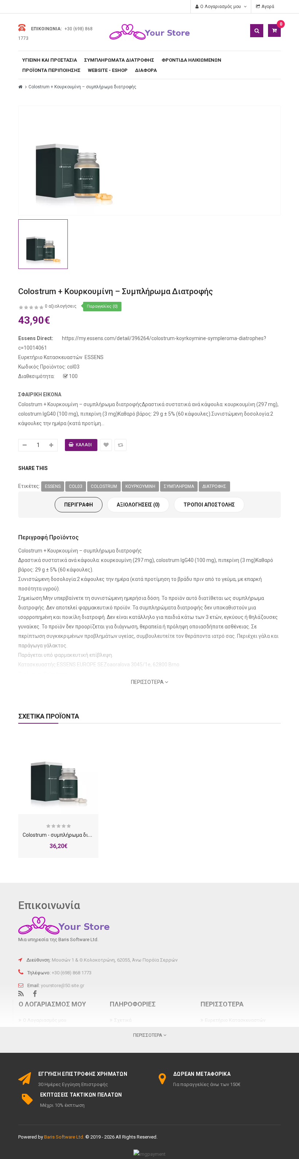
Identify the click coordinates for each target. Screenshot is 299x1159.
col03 (75, 486)
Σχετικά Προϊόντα (48, 716)
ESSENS (94, 357)
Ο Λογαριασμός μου (44, 1020)
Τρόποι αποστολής (209, 505)
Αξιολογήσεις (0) (138, 505)
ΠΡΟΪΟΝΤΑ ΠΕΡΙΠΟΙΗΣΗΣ (51, 70)
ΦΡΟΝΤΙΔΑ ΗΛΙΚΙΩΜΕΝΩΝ (191, 60)
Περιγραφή (78, 505)
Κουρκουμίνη (140, 486)
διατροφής (214, 486)
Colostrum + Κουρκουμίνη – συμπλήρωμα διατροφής (82, 86)
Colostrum (104, 486)
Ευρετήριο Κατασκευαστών (235, 1020)
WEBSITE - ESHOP (108, 70)
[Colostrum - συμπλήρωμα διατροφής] (58, 774)
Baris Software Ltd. (64, 1137)
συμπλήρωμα (179, 486)
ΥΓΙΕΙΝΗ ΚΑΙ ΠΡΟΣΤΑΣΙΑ (49, 60)
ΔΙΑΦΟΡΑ (146, 70)
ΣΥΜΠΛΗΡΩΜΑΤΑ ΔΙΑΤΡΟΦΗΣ (119, 60)
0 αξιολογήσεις (61, 306)
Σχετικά (123, 1020)
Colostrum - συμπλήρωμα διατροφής (66, 835)
